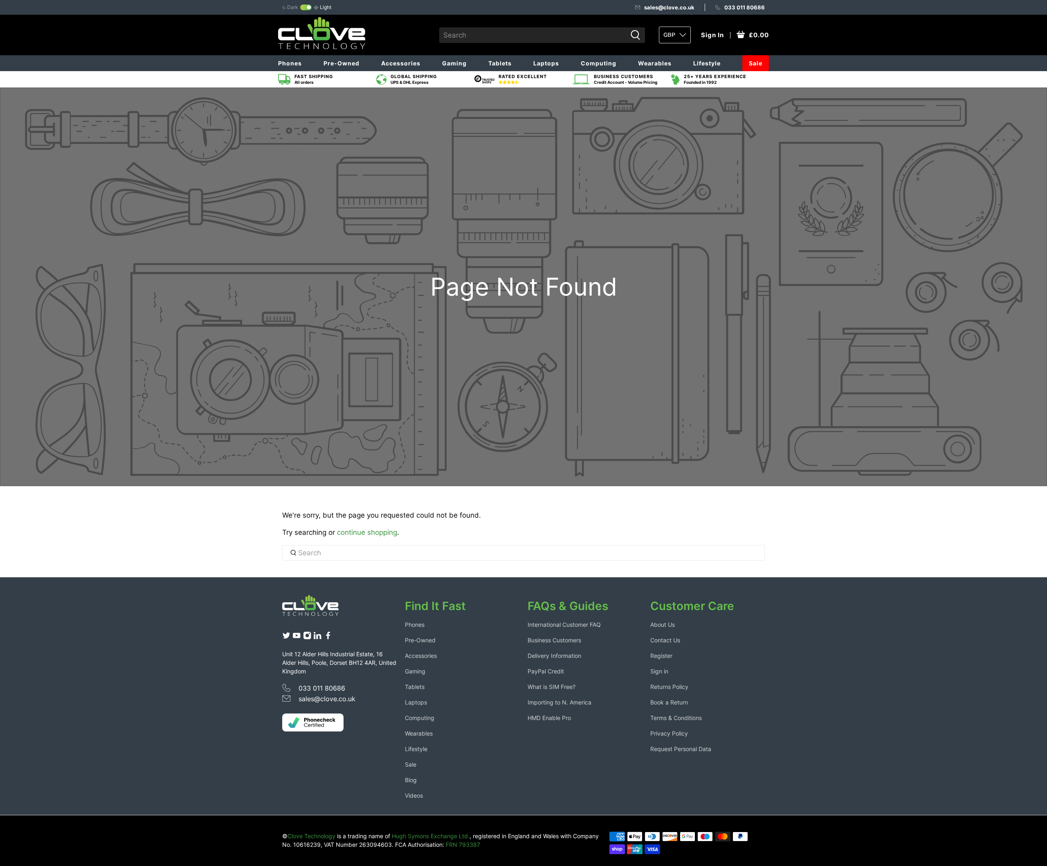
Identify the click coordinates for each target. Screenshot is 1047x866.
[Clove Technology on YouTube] (296, 637)
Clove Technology (311, 835)
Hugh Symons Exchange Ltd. (431, 835)
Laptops (546, 63)
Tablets (500, 63)
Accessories (400, 63)
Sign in (659, 671)
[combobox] (533, 35)
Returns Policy (669, 686)
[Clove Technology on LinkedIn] (317, 637)
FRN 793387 (463, 844)
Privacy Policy (669, 733)
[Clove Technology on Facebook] (328, 637)
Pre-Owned (341, 63)
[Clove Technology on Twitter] (286, 637)
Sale (755, 63)
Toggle (306, 7)
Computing (598, 63)
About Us (662, 624)
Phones (290, 63)
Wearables (655, 63)
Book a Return (669, 702)
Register (661, 655)
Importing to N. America (559, 702)
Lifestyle (707, 63)
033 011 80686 (744, 7)
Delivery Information (554, 655)
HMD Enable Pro (549, 717)
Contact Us (665, 640)
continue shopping (367, 532)
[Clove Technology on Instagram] (307, 637)
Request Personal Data (680, 748)
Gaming (454, 63)
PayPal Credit (546, 671)
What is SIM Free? (551, 686)
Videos (414, 795)
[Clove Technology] (316, 608)
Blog (411, 779)
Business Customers (554, 640)
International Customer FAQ (564, 624)
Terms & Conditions (676, 717)
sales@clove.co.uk (669, 7)
